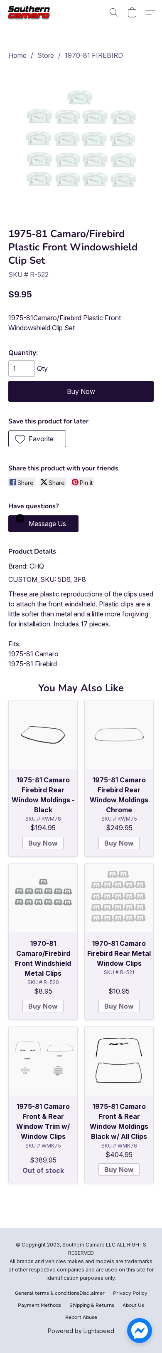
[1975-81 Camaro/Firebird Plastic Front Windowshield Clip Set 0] (81, 142)
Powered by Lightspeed (81, 1330)
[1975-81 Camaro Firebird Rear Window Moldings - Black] (43, 734)
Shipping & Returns (91, 1305)
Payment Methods (39, 1305)
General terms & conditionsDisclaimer (60, 1293)
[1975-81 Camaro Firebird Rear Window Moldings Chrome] (119, 734)
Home (17, 55)
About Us (133, 1305)
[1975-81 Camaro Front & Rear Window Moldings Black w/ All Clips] (119, 1061)
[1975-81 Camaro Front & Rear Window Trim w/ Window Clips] (43, 1061)
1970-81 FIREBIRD (94, 55)
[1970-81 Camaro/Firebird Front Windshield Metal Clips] (43, 898)
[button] (31, 12)
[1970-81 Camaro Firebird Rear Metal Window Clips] (119, 898)
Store (45, 55)
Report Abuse (81, 1317)
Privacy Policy (130, 1293)
